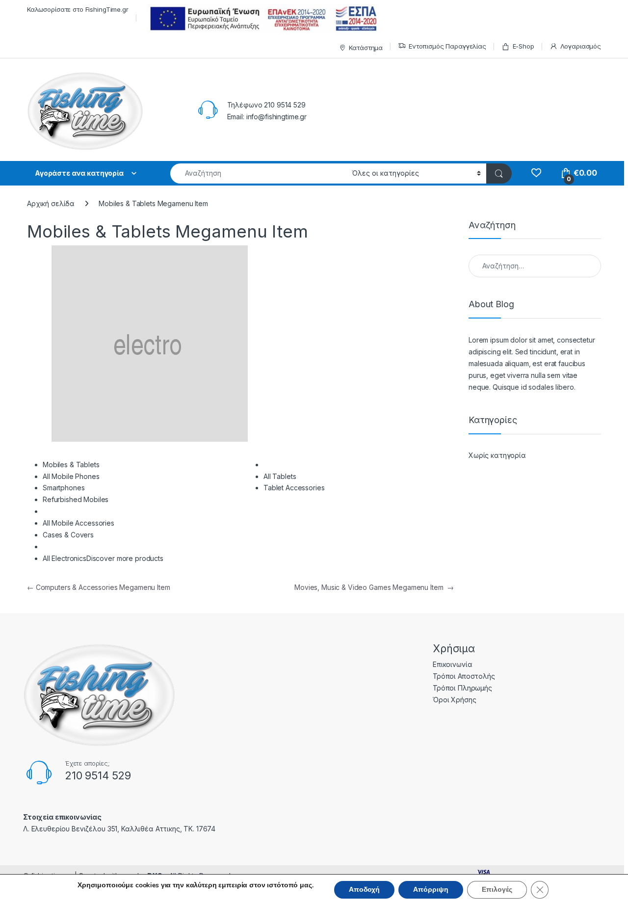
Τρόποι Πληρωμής (462, 688)
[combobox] (258, 173)
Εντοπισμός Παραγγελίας (447, 46)
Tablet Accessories (293, 487)
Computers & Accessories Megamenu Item (98, 587)
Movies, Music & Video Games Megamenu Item (374, 587)
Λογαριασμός (580, 46)
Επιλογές (497, 889)
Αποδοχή (364, 889)
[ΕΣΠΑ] (262, 18)
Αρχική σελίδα (51, 203)
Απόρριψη (430, 889)
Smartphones (63, 487)
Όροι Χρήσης (454, 699)
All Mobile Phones (71, 476)
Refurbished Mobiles (75, 499)
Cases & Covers (68, 535)
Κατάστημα (366, 48)
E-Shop (523, 46)
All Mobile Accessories (78, 523)
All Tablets (279, 476)
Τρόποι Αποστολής (464, 676)
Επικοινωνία (452, 664)
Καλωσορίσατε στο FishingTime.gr (78, 9)
